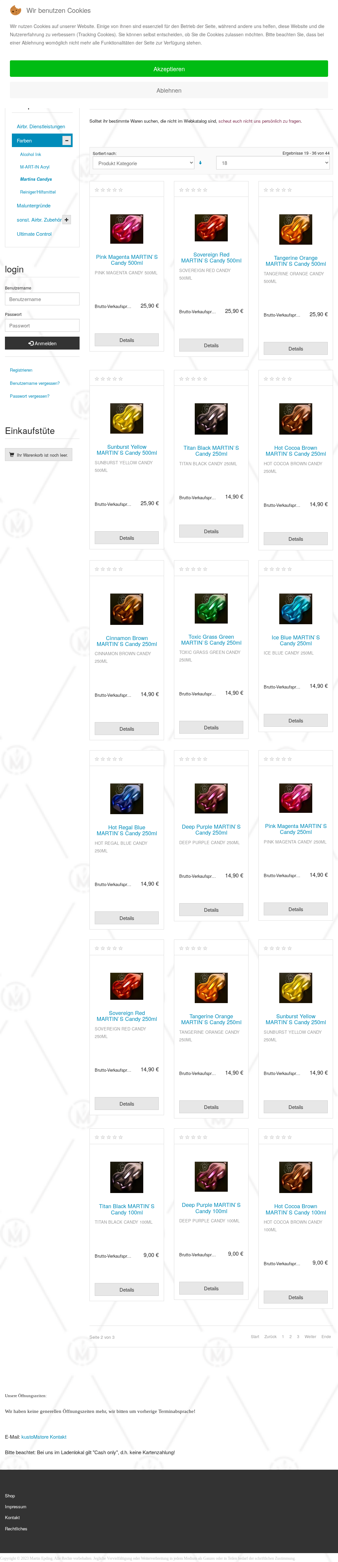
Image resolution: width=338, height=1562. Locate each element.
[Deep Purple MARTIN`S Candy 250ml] (211, 798)
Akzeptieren (169, 68)
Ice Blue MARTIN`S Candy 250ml (296, 640)
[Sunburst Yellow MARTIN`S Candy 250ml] (296, 988)
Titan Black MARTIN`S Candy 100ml (126, 1209)
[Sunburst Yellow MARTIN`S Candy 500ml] (127, 418)
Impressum (15, 1506)
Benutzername (18, 288)
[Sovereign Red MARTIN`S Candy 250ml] (127, 986)
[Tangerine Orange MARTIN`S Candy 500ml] (296, 229)
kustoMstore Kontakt (43, 1436)
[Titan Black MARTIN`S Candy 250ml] (211, 419)
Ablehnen (169, 90)
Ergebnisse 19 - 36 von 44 (306, 153)
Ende (326, 1336)
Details (126, 339)
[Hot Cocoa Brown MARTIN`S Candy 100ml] (296, 1177)
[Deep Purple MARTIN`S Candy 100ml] (211, 1177)
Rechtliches (16, 1528)
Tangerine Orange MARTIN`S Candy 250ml (211, 1019)
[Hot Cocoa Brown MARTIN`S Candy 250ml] (296, 419)
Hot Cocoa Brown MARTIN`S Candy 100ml (296, 1209)
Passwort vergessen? (30, 396)
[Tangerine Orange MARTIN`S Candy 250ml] (211, 988)
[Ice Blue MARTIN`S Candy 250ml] (296, 609)
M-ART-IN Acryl (35, 167)
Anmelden (44, 343)
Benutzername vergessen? (35, 383)
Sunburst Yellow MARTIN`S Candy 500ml (127, 449)
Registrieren (21, 370)
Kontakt (12, 1517)
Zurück (270, 1336)
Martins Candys (36, 179)
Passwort (13, 314)
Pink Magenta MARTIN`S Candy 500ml (127, 259)
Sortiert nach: (105, 153)
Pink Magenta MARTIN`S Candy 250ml (296, 829)
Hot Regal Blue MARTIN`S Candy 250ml (127, 830)
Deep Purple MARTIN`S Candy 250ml (211, 829)
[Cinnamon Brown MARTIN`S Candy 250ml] (127, 609)
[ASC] (200, 162)
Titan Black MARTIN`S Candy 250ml (211, 450)
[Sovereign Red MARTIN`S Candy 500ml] (211, 227)
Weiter (310, 1336)
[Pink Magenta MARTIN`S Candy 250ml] (296, 798)
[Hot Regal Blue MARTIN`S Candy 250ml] (127, 798)
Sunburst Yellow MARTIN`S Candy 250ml (296, 1019)
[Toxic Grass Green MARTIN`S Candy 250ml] (211, 609)
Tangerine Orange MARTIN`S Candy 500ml (296, 260)
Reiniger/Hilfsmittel (38, 192)
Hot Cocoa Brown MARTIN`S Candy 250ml (296, 450)
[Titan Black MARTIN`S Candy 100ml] (127, 1177)
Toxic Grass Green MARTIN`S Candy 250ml (211, 639)
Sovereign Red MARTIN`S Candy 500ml (211, 257)
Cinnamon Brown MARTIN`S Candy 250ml (127, 641)
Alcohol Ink (30, 154)
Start (255, 1336)
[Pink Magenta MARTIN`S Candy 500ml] (127, 229)
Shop (10, 1495)
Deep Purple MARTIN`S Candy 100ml (211, 1207)
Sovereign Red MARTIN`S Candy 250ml (127, 1016)
